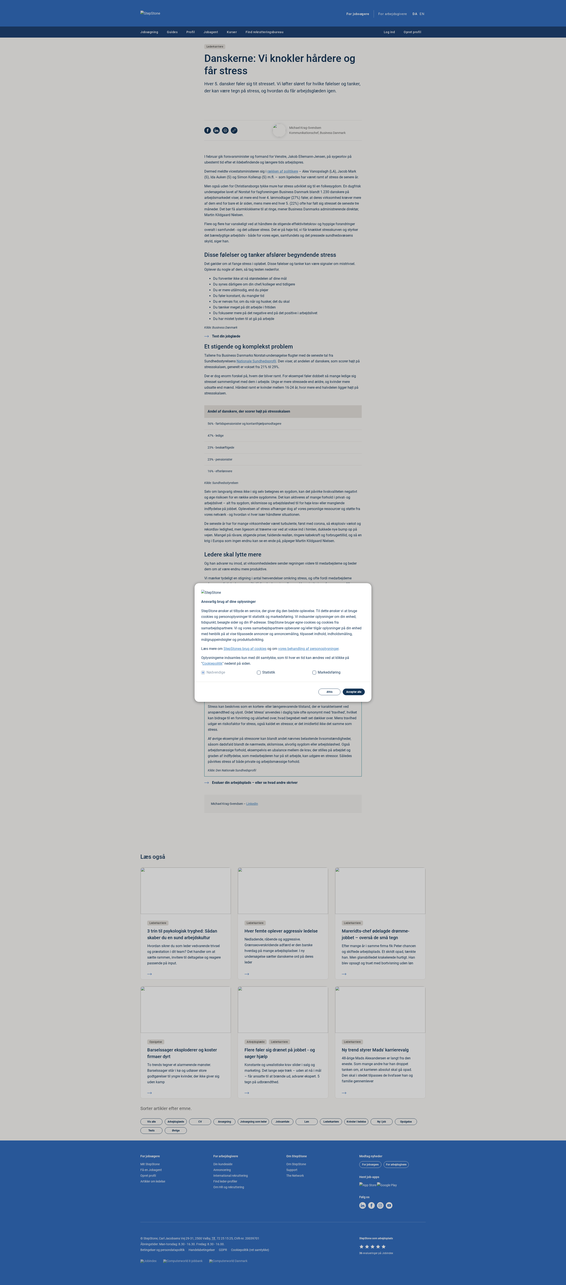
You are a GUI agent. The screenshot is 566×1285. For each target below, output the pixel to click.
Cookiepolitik (212, 663)
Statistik (268, 672)
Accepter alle (353, 691)
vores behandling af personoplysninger (308, 649)
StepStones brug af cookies (245, 649)
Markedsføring (329, 672)
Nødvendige (216, 672)
